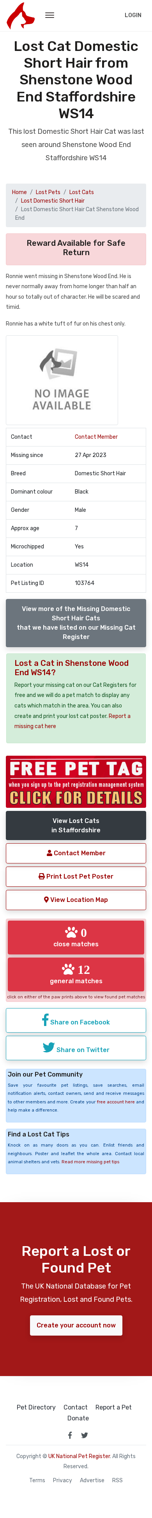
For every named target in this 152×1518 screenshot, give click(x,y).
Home (19, 192)
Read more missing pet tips (90, 1161)
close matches (76, 937)
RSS (117, 1480)
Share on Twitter (82, 1050)
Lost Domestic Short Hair (53, 201)
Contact (76, 1407)
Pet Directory (36, 1407)
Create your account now (76, 1325)
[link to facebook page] (70, 1435)
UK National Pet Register (79, 1456)
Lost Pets (48, 192)
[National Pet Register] (20, 16)
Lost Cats (81, 192)
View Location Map (78, 899)
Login (133, 15)
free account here (116, 1102)
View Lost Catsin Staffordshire (76, 825)
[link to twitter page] (85, 1435)
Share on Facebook (79, 1022)
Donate (78, 1418)
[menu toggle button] (50, 15)
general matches (76, 974)
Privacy (62, 1480)
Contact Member (96, 437)
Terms (37, 1480)
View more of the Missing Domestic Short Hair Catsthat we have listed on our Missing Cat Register (76, 623)
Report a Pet (113, 1407)
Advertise (92, 1480)
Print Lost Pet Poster (79, 876)
